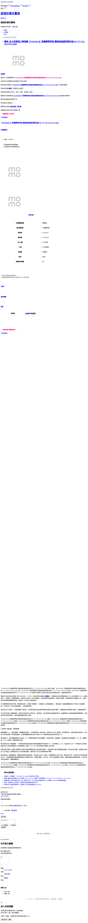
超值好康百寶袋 (10, 13)
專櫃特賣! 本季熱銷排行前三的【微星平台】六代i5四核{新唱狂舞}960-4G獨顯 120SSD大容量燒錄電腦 (35, 780)
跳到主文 (3, 18)
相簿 (5, 30)
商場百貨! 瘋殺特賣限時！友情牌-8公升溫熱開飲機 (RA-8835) (22, 784)
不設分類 (15, 26)
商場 (27, 313)
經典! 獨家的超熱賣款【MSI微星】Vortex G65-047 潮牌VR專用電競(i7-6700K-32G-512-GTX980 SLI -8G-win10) (37, 778)
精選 (47, 696)
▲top (2, 813)
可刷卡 (3, 286)
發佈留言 (3, 827)
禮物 (10, 88)
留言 (19, 805)
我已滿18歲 (4, 919)
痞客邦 (15, 805)
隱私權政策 (53, 899)
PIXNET (31, 899)
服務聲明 (60, 899)
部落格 (6, 32)
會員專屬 (3, 296)
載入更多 (3, 816)
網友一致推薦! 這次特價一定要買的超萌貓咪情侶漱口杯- (21, 782)
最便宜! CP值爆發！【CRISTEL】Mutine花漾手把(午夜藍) (21, 776)
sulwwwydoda (5, 796)
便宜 (2, 306)
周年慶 (19, 106)
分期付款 (31, 215)
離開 (10, 919)
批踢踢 (3, 74)
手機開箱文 (4, 130)
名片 (5, 34)
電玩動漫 (14, 810)
